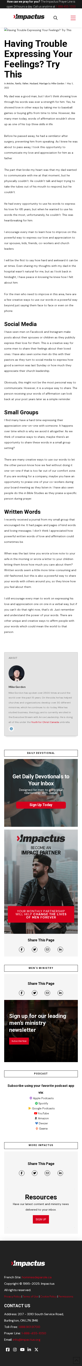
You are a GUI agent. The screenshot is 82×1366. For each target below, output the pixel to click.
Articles (10, 84)
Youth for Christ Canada (45, 722)
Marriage (43, 84)
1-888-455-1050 (66, 6)
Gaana (43, 1128)
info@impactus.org (26, 1340)
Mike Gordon (57, 84)
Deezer (43, 1123)
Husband (34, 84)
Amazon (43, 1118)
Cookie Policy (48, 1296)
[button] (55, 18)
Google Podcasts (43, 1108)
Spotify (43, 1103)
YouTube (43, 1113)
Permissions (66, 1296)
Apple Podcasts (43, 1098)
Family (18, 84)
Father (25, 84)
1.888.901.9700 (29, 1327)
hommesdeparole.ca (37, 1277)
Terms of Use (30, 1296)
